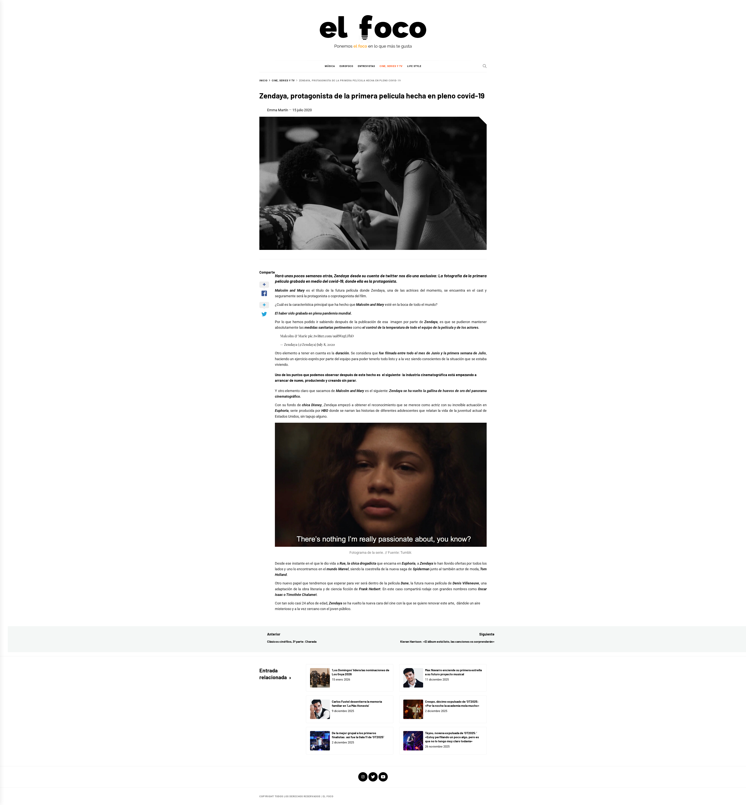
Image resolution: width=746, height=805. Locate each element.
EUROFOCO (346, 66)
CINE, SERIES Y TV (391, 66)
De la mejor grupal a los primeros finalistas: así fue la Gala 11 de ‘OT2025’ (358, 735)
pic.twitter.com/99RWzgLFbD (331, 336)
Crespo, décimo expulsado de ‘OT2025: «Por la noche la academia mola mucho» (452, 703)
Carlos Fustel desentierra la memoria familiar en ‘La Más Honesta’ (357, 703)
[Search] (485, 66)
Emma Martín (277, 110)
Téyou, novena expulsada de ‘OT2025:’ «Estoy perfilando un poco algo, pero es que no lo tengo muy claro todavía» (452, 737)
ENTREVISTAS (366, 66)
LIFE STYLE (414, 66)
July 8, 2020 (326, 344)
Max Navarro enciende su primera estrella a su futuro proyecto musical (453, 672)
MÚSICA (330, 66)
